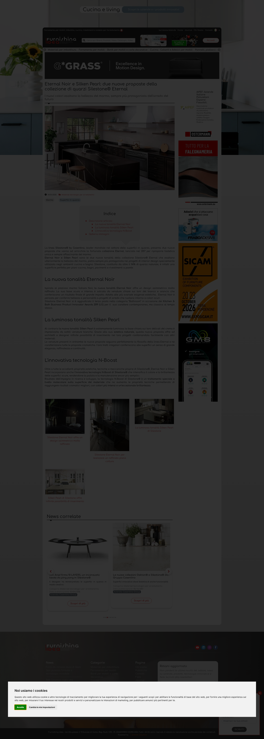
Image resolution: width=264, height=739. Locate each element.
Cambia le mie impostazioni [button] (42, 707)
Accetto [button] (20, 707)
